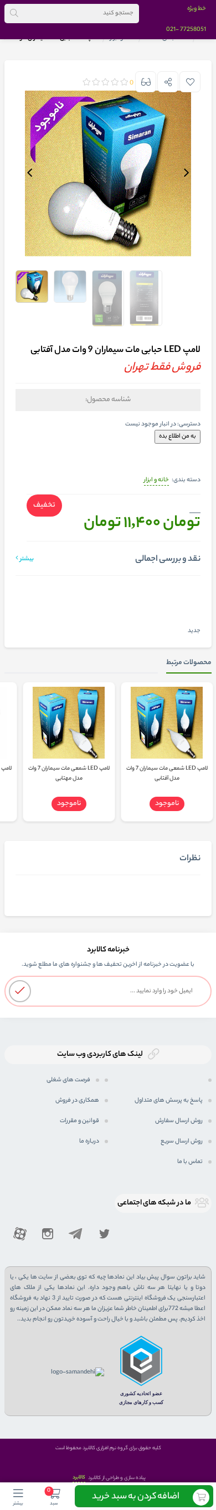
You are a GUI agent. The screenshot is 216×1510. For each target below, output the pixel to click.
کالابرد (79, 1478)
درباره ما (89, 1141)
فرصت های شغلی (68, 1080)
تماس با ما (190, 1162)
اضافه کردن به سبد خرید (135, 1497)
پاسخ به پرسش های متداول (169, 1101)
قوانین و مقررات (79, 1121)
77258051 (193, 30)
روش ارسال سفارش (179, 1121)
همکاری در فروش (77, 1101)
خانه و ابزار (156, 480)
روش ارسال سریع (182, 1141)
